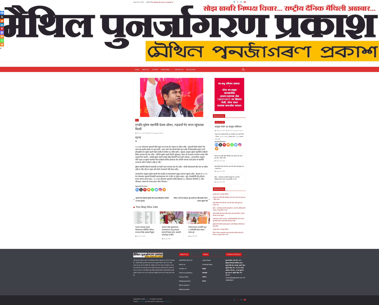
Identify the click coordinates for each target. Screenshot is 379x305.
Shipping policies (184, 281)
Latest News (206, 260)
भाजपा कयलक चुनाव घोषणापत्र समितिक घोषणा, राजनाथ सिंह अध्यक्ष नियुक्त (144, 230)
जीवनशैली (204, 273)
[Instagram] (160, 189)
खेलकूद (204, 269)
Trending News (207, 264)
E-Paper (155, 70)
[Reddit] (2, 21)
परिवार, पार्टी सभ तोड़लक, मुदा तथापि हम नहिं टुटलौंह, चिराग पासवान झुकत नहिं (191, 199)
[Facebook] (137, 189)
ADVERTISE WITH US (185, 260)
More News (165, 70)
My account (191, 70)
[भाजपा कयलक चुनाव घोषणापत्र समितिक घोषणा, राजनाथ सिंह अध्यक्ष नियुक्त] (145, 213)
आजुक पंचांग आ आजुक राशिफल (228, 126)
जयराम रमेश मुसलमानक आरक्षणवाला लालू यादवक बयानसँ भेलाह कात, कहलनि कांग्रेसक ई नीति (171, 231)
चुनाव (137, 120)
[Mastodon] (2, 33)
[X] (141, 189)
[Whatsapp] (152, 189)
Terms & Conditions (185, 273)
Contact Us (179, 70)
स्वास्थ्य (204, 281)
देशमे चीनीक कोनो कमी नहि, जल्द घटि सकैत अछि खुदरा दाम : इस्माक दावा (229, 167)
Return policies (184, 285)
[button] (170, 69)
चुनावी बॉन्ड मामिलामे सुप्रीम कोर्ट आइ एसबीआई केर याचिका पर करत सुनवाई (152, 199)
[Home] (189, 5)
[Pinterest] (145, 189)
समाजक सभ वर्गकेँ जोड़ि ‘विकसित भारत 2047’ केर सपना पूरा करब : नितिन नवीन (228, 157)
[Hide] (1, 48)
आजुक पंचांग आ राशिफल (219, 122)
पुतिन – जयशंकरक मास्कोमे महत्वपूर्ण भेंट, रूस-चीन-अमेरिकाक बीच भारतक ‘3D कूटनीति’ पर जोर (227, 178)
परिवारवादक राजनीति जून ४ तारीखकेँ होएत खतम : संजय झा (197, 230)
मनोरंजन (204, 277)
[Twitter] (156, 189)
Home (137, 70)
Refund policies (184, 289)
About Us (145, 70)
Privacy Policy (183, 277)
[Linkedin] (2, 25)
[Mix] (148, 189)
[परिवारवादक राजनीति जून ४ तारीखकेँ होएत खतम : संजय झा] (198, 213)
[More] (164, 189)
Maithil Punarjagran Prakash (155, 133)
